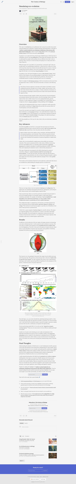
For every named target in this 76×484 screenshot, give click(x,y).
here (49, 385)
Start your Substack (35, 479)
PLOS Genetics (37, 381)
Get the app (43, 479)
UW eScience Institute (34, 81)
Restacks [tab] (26, 423)
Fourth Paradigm (39, 71)
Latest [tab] (23, 436)
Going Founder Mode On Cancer (27, 439)
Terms (41, 476)
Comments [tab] (21, 423)
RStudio (51, 102)
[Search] (61, 2)
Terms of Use (43, 410)
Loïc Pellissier (41, 53)
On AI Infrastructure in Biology (27, 446)
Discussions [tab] (27, 436)
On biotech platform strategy (26, 453)
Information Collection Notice (37, 411)
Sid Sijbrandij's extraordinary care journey (26, 440)
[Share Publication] (63, 2)
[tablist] (23, 423)
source (38, 253)
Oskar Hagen (42, 51)
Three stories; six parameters (24, 447)
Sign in (72, 1)
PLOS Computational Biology (26, 381)
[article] (38, 441)
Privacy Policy (46, 411)
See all (21, 460)
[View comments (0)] (24, 14)
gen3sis (24, 113)
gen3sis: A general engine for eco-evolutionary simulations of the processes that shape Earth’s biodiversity (35, 367)
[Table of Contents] (1, 242)
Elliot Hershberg (24, 10)
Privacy (38, 476)
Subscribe (67, 1)
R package (32, 112)
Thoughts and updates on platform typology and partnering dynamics (31, 454)
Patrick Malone (33, 456)
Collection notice (45, 476)
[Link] (18, 44)
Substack (32, 481)
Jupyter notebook (33, 102)
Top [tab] (20, 436)
